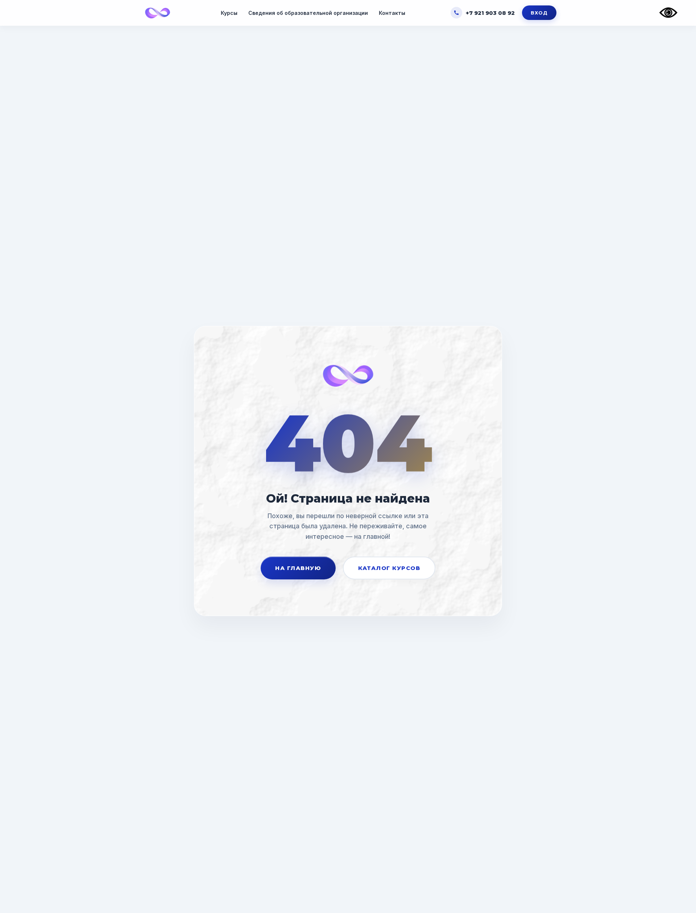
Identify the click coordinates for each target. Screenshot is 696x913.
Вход (539, 13)
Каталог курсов (389, 568)
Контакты (392, 13)
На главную (298, 568)
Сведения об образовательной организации (308, 13)
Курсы (229, 13)
